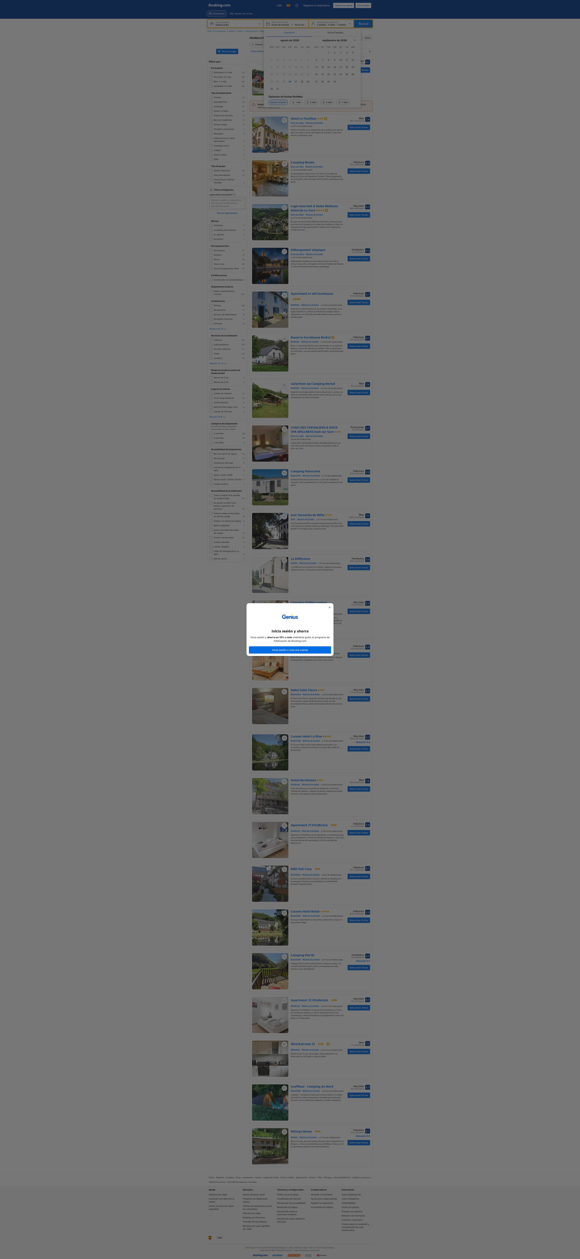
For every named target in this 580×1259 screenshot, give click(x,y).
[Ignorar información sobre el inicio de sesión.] (329, 607)
